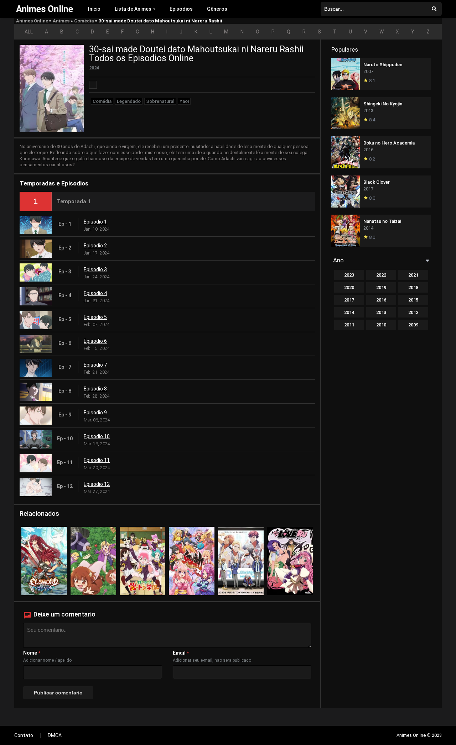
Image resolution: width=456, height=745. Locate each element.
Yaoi (184, 101)
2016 (381, 300)
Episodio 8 (95, 389)
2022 (381, 275)
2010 (381, 324)
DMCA (55, 735)
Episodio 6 (95, 341)
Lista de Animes (133, 9)
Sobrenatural (160, 101)
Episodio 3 (95, 269)
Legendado (129, 101)
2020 (349, 287)
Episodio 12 (97, 484)
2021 (413, 275)
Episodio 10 (97, 436)
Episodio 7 (95, 365)
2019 (381, 287)
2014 (349, 312)
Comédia (84, 20)
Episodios (181, 9)
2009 (413, 324)
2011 (349, 324)
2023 (349, 275)
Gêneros (217, 9)
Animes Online (32, 20)
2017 (349, 300)
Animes (61, 20)
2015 (413, 300)
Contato (23, 735)
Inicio (94, 9)
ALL (29, 32)
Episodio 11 (97, 460)
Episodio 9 (95, 412)
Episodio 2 (95, 245)
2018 (413, 287)
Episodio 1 (95, 222)
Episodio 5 (95, 317)
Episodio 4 (95, 293)
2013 (381, 312)
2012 (413, 312)
